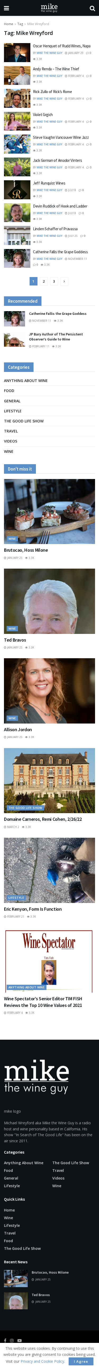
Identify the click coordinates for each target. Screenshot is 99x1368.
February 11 (40, 346)
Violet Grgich (43, 114)
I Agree (81, 1361)
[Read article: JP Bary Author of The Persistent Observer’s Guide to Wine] (14, 339)
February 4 (75, 76)
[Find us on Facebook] (5, 1341)
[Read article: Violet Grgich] (17, 121)
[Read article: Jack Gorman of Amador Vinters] (17, 167)
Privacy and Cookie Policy (42, 1361)
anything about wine (26, 380)
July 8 (71, 190)
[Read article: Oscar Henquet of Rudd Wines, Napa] (17, 52)
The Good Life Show (24, 420)
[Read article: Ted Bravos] (49, 601)
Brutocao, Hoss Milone (26, 550)
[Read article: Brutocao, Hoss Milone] (49, 511)
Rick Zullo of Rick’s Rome (52, 91)
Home (8, 24)
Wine (8, 451)
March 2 (12, 827)
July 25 (72, 236)
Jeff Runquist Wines (49, 183)
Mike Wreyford (38, 24)
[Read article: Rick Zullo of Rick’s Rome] (17, 98)
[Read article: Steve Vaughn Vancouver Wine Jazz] (17, 144)
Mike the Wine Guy (49, 53)
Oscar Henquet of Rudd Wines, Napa (62, 45)
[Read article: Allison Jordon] (49, 691)
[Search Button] (92, 8)
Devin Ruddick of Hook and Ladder (60, 206)
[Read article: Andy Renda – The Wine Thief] (17, 75)
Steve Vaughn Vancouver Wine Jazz (61, 137)
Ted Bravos (15, 640)
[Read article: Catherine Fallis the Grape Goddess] (17, 258)
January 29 (75, 53)
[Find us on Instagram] (12, 1341)
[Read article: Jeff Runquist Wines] (17, 189)
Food (9, 390)
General (12, 400)
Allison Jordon (18, 729)
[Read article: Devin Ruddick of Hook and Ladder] (17, 212)
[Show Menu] (6, 8)
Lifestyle (13, 410)
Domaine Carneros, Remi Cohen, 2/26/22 (43, 819)
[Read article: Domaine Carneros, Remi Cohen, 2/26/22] (49, 780)
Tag (20, 24)
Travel (11, 431)
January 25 (14, 558)
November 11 (77, 259)
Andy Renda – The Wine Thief (56, 68)
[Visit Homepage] (49, 8)
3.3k (39, 59)
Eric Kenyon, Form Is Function (33, 909)
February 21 (15, 916)
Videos (10, 441)
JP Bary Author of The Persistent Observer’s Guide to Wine (56, 337)
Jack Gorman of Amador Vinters (57, 160)
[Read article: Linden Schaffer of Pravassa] (17, 235)
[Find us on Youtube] (19, 1341)
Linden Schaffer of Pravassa (55, 228)
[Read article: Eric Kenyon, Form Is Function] (49, 870)
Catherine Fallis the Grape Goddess (60, 251)
